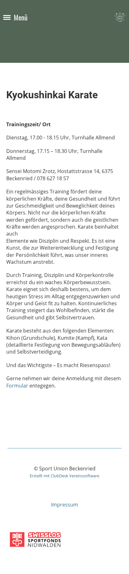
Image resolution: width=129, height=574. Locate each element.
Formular (17, 385)
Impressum (64, 504)
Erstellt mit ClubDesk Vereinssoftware (64, 476)
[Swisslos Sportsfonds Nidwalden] (35, 548)
